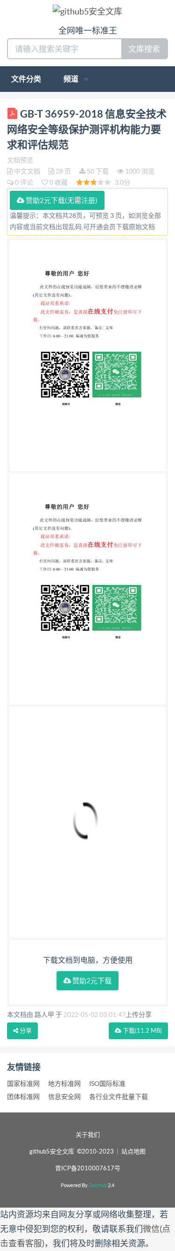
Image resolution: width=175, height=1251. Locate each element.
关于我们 (88, 1134)
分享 (25, 1030)
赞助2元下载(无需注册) (61, 200)
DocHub (98, 1185)
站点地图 (133, 1151)
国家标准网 (23, 1083)
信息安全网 (64, 1096)
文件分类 (26, 79)
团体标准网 (23, 1096)
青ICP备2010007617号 (87, 1168)
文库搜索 (144, 48)
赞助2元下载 (91, 981)
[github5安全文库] (87, 11)
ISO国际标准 (107, 1083)
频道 (71, 79)
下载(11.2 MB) (141, 1030)
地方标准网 (64, 1083)
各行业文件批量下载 (118, 1096)
